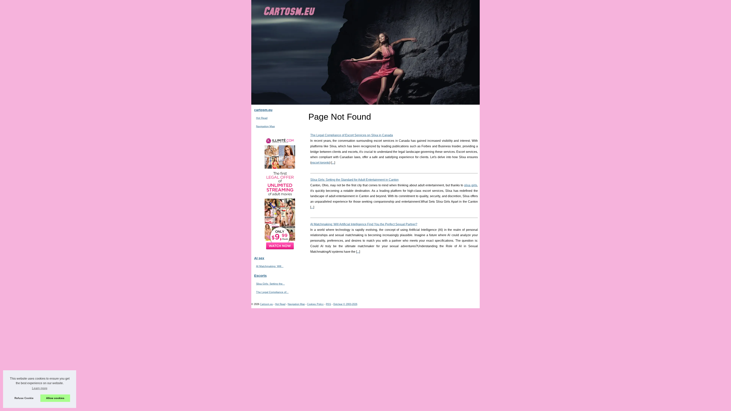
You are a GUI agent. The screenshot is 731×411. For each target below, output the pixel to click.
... (333, 162)
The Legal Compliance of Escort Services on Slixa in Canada (351, 135)
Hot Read (261, 117)
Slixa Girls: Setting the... (270, 283)
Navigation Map (265, 126)
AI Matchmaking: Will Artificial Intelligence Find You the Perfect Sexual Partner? (363, 224)
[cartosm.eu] (365, 52)
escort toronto (320, 162)
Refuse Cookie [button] (24, 398)
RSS (328, 304)
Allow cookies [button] (55, 398)
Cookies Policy (315, 304)
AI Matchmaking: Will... (269, 266)
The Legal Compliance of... (272, 292)
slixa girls (470, 185)
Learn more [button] (39, 388)
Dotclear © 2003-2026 (345, 304)
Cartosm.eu (266, 304)
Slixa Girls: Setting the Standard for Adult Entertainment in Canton (354, 179)
